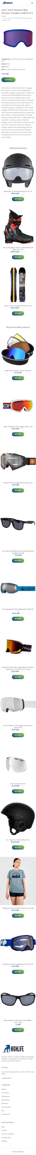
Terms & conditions (7, 1134)
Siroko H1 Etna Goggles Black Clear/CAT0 (18, 483)
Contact (4, 1130)
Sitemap (4, 1141)
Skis (2, 1111)
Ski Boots (4, 1103)
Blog (3, 1127)
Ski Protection (14, 59)
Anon (3, 61)
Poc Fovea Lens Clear (18, 784)
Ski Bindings (5, 1100)
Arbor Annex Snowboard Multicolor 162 (18, 306)
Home (3, 16)
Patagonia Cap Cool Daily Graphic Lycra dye (18, 908)
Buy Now (8, 80)
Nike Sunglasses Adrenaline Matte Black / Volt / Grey (18, 1021)
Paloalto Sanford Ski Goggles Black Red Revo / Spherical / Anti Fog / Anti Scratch (18, 668)
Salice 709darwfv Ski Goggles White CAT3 (18, 427)
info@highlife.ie (6, 1078)
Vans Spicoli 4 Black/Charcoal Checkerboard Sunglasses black (18, 552)
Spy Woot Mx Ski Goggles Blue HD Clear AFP (18, 964)
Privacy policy (6, 1137)
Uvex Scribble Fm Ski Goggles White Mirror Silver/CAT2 (18, 727)
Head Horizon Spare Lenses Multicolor (18, 371)
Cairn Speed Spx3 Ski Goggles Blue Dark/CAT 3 (18, 610)
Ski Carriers (5, 1093)
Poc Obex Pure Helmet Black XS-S (18, 840)
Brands (22, 59)
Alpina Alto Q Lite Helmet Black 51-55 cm (18, 191)
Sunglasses (29, 59)
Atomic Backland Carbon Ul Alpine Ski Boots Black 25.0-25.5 (18, 249)
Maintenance (5, 1096)
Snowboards (5, 1114)
